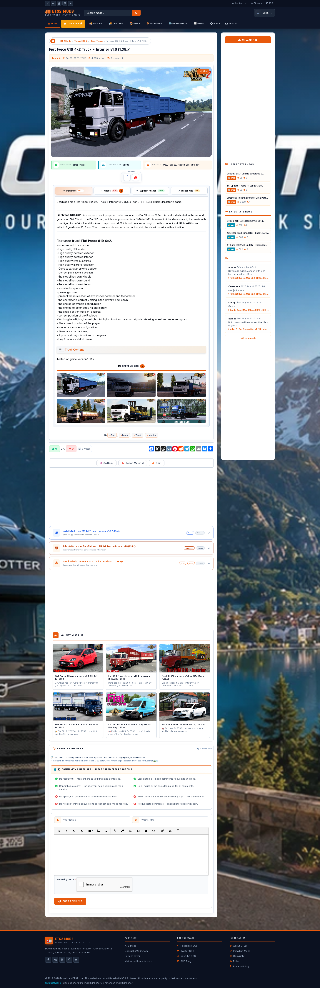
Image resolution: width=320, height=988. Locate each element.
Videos (233, 23)
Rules (236, 961)
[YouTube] (59, 3)
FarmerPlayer (132, 955)
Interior (152, 435)
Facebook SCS (189, 945)
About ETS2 (240, 945)
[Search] (136, 13)
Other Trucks (97, 41)
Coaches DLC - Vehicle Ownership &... (245, 173)
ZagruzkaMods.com (136, 950)
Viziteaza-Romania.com (138, 961)
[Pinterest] (64, 3)
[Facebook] (47, 3)
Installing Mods (241, 950)
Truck (138, 435)
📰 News (199, 23)
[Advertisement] (131, 497)
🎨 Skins (134, 23)
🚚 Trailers (116, 23)
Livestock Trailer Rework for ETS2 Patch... (248, 198)
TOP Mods (73, 23)
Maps (217, 23)
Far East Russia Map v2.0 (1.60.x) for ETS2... (249, 278)
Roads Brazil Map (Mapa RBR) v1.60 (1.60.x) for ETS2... (249, 310)
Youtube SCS (188, 955)
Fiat (113, 435)
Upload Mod (250, 40)
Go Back (108, 462)
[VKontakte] (53, 3)
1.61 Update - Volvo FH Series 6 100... (245, 185)
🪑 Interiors (154, 23)
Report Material (135, 462)
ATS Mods (130, 945)
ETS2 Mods (65, 41)
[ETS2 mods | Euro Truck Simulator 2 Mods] (52, 41)
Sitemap (258, 3)
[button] (58, 830)
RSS (271, 3)
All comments (248, 338)
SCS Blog (186, 961)
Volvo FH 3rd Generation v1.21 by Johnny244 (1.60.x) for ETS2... (249, 329)
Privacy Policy (241, 966)
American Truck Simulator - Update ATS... (248, 233)
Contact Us (240, 3)
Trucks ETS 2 (80, 41)
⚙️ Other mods (178, 23)
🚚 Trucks (95, 23)
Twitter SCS (187, 950)
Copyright (238, 955)
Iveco (125, 435)
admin (57, 58)
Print (158, 462)
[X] (70, 3)
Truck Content (74, 349)
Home (54, 23)
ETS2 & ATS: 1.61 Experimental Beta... (245, 221)
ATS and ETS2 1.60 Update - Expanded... (247, 245)
